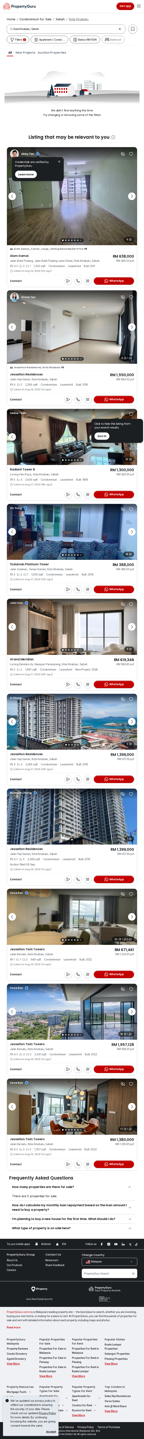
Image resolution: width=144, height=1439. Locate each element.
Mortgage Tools (16, 1391)
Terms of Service (64, 1427)
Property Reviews (17, 1348)
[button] (10, 52)
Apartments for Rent (81, 1398)
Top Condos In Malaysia (115, 1389)
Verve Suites (112, 1401)
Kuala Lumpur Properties (113, 1346)
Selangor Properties (117, 1353)
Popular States (115, 1339)
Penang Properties (116, 1358)
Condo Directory (17, 1353)
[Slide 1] (63, 240)
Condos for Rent (82, 1405)
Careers (11, 1270)
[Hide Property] (123, 154)
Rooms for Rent (81, 1410)
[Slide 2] (66, 240)
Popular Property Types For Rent (83, 1389)
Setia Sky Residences (118, 1396)
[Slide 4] (72, 240)
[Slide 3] (69, 240)
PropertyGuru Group (21, 1254)
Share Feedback (54, 1265)
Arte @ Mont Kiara (116, 1406)
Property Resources (20, 1387)
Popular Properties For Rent (85, 1341)
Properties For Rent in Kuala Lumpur (85, 1369)
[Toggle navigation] (138, 6)
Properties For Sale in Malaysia (52, 1350)
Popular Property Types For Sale (51, 1389)
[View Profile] (24, 153)
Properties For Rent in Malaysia (85, 1350)
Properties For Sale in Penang (52, 1360)
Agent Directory (16, 1358)
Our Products (14, 1265)
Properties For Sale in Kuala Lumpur (52, 1369)
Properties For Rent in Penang (85, 1360)
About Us (12, 1260)
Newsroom (51, 1260)
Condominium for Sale (35, 19)
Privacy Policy (47, 1413)
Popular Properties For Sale (52, 1341)
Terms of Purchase (109, 1427)
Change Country (93, 1255)
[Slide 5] (75, 240)
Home (11, 19)
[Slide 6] (78, 240)
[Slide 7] (80, 240)
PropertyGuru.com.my (20, 1311)
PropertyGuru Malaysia (16, 1341)
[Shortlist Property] (131, 154)
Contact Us (53, 1254)
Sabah (60, 19)
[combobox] (65, 29)
